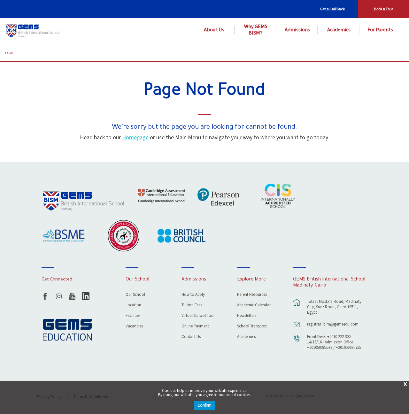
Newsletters (246, 316)
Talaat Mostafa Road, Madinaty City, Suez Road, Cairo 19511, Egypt (334, 307)
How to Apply (193, 295)
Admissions (297, 30)
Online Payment (195, 326)
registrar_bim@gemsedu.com (333, 324)
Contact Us (191, 337)
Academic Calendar (254, 305)
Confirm (204, 405)
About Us (214, 30)
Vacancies (134, 326)
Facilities (133, 316)
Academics (339, 30)
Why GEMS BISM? (255, 30)
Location (133, 305)
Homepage (135, 137)
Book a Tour (383, 9)
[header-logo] (34, 31)
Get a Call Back (332, 9)
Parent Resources (252, 295)
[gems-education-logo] (67, 330)
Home (9, 53)
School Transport (252, 326)
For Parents (380, 30)
